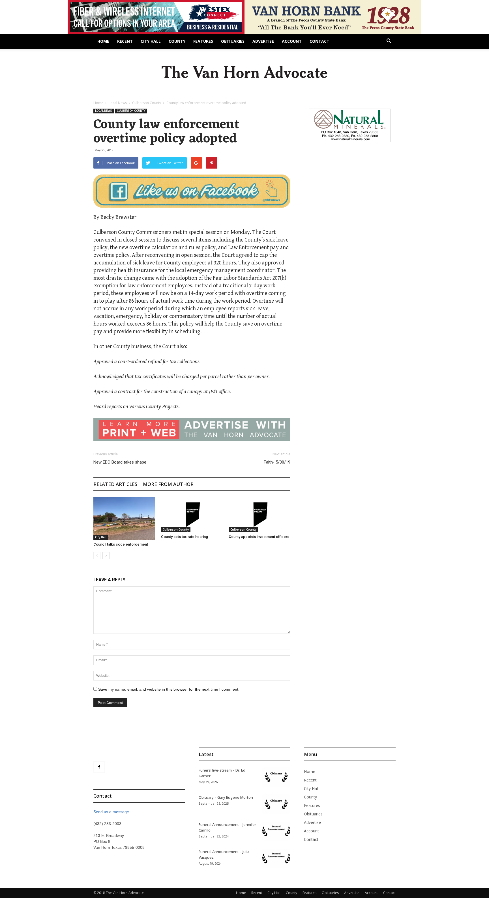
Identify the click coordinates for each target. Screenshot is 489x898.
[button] (389, 41)
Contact (319, 41)
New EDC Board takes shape (119, 462)
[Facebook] (99, 767)
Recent (125, 41)
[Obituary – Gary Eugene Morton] (276, 804)
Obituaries (232, 41)
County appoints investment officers (259, 537)
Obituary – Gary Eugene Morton (226, 797)
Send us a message (111, 811)
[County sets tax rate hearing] (192, 514)
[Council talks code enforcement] (124, 518)
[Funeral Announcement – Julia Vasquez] (276, 858)
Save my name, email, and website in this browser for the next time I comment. (168, 689)
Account (292, 41)
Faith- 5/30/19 (277, 462)
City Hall (151, 41)
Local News (118, 102)
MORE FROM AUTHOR (168, 484)
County (177, 41)
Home (103, 41)
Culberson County (146, 102)
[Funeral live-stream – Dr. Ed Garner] (276, 777)
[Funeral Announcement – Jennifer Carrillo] (276, 831)
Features (203, 41)
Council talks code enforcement (120, 544)
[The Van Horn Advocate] (244, 72)
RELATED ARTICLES (115, 484)
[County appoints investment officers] (259, 514)
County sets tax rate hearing (184, 537)
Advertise (263, 41)
